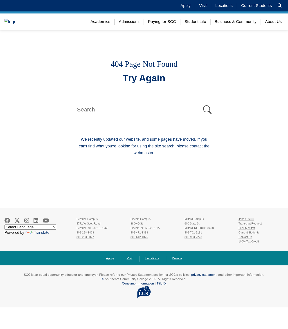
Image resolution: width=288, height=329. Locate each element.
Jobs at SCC (246, 219)
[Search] (280, 5)
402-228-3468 (85, 232)
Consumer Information (138, 283)
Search (207, 109)
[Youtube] (46, 221)
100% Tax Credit (248, 241)
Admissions (129, 21)
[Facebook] (7, 221)
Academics (100, 21)
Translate (41, 232)
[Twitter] (17, 221)
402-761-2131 (193, 232)
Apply (185, 5)
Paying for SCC (162, 21)
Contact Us (245, 237)
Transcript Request (250, 223)
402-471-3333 (139, 232)
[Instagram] (26, 221)
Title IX (161, 283)
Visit (203, 5)
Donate (177, 258)
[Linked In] (36, 221)
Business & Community (235, 21)
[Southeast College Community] (31, 22)
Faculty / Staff (246, 228)
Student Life (195, 21)
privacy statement (203, 274)
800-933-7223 (193, 237)
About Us (273, 21)
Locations (224, 5)
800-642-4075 (139, 237)
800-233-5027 (85, 237)
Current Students (256, 5)
